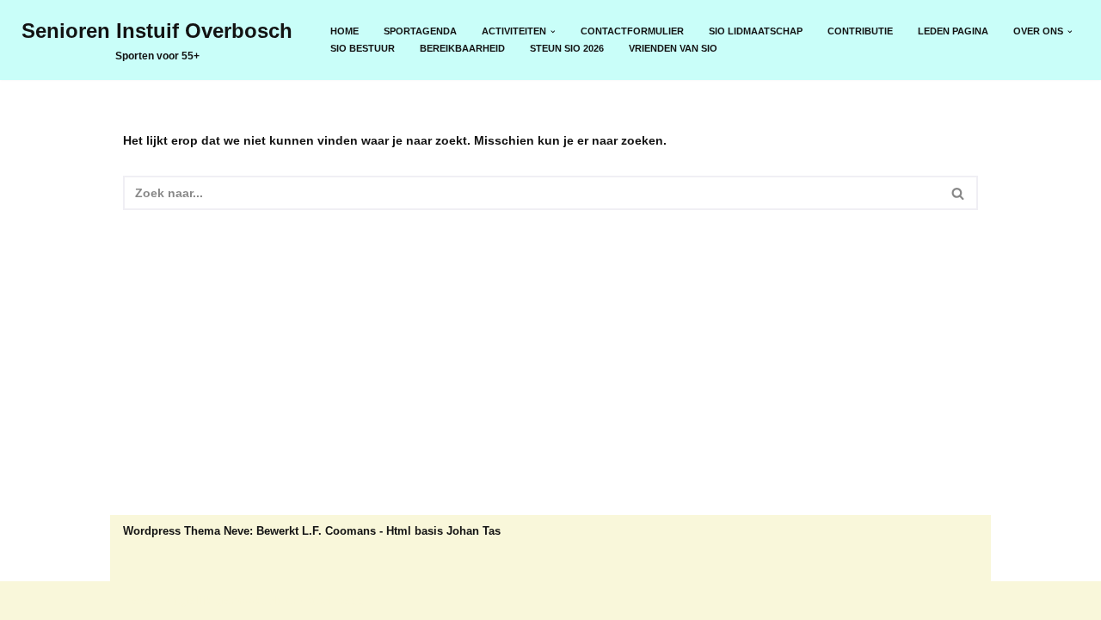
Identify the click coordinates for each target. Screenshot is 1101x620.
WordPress (332, 600)
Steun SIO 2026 (567, 48)
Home (344, 31)
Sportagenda (420, 31)
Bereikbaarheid (462, 48)
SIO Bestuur (362, 48)
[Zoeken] (958, 193)
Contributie (860, 31)
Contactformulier (632, 31)
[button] (553, 31)
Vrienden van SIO (673, 48)
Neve (137, 600)
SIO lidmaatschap (756, 31)
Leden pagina (953, 31)
